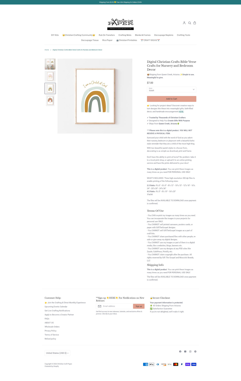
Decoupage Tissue (90, 40)
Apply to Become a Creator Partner (59, 315)
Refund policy (50, 339)
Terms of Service (52, 335)
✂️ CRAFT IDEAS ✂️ (150, 40)
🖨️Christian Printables (126, 40)
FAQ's (47, 319)
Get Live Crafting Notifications (57, 311)
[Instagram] (190, 351)
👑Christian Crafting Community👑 (78, 35)
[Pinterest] (195, 351)
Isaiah (151, 90)
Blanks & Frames (142, 35)
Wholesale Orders (52, 327)
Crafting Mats (124, 35)
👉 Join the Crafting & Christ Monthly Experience (65, 303)
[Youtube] (185, 351)
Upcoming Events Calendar (56, 307)
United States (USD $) (56, 353)
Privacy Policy (50, 331)
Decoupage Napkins (163, 35)
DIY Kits (55, 35)
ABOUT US (49, 323)
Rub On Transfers (107, 35)
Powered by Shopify (52, 366)
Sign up (139, 306)
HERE (181, 111)
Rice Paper (107, 40)
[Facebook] (180, 351)
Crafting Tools (183, 35)
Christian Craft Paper (64, 364)
